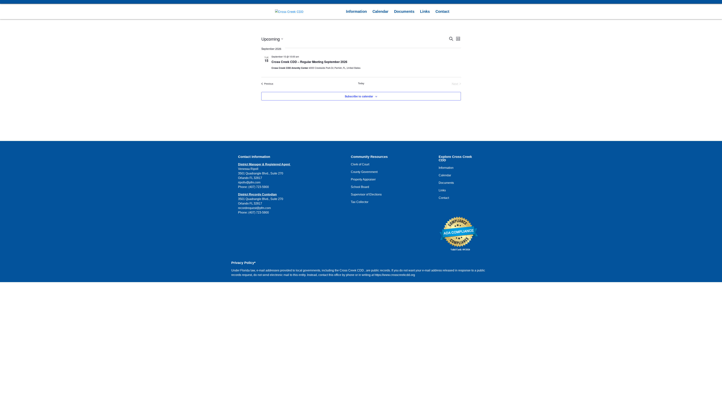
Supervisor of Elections (366, 194)
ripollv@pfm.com (249, 182)
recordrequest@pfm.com (254, 208)
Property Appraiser (363, 179)
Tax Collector (359, 202)
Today (361, 83)
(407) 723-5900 (258, 187)
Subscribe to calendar (359, 96)
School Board (360, 187)
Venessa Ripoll (248, 168)
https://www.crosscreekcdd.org (395, 274)
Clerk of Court (360, 164)
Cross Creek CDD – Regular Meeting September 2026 (309, 62)
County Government (364, 171)
